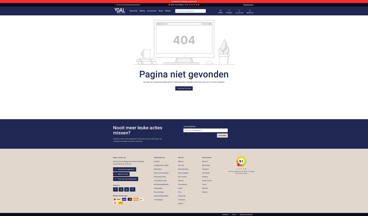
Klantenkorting (183, 169)
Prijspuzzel (182, 196)
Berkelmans (206, 165)
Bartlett (205, 161)
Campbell (205, 169)
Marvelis (205, 188)
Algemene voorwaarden (246, 214)
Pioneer (204, 192)
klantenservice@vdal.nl (126, 169)
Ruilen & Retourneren (161, 173)
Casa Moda (206, 173)
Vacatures (181, 200)
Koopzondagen (183, 173)
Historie (181, 180)
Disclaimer (225, 214)
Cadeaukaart (158, 188)
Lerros (204, 184)
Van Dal (181, 157)
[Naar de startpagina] (120, 11)
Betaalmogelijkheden (161, 184)
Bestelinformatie (160, 177)
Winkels (180, 161)
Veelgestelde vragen (161, 165)
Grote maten (182, 177)
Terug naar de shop (184, 88)
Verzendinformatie (160, 180)
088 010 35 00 (123, 174)
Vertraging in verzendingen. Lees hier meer (183, 1)
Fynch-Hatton (207, 180)
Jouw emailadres (189, 126)
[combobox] (190, 11)
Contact (157, 161)
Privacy (234, 214)
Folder (180, 188)
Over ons (181, 165)
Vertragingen (158, 200)
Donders (205, 177)
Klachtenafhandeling (161, 196)
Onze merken (207, 157)
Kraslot (180, 203)
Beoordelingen (159, 192)
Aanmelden (222, 135)
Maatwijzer (158, 169)
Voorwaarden (182, 184)
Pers (179, 192)
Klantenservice (248, 5)
